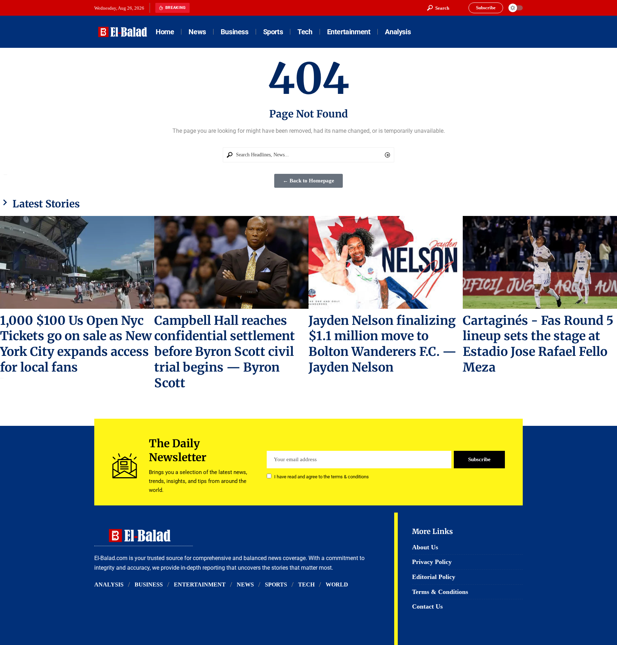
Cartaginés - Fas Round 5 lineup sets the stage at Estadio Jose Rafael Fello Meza (538, 344)
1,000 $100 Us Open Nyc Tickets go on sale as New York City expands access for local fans (76, 344)
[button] (438, 8)
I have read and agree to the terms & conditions (321, 476)
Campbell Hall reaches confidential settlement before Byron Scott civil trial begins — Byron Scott (224, 352)
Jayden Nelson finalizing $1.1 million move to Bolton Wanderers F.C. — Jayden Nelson (382, 344)
